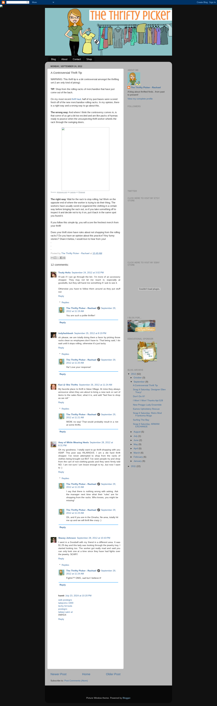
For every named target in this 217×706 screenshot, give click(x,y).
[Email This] (52, 257)
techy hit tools (65, 606)
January (138, 461)
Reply (61, 296)
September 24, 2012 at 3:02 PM (88, 272)
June (136, 440)
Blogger (126, 698)
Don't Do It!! (139, 396)
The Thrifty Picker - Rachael (81, 308)
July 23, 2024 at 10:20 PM (78, 595)
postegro (62, 609)
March (137, 453)
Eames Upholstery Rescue (146, 409)
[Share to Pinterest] (64, 257)
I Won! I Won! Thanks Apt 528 (148, 400)
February (138, 457)
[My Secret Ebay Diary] (147, 362)
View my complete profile (140, 99)
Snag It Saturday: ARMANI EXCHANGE (146, 425)
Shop (89, 59)
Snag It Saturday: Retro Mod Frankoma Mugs (147, 414)
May (136, 444)
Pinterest (81, 192)
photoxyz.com (62, 192)
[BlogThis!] (55, 257)
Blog (53, 59)
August (137, 432)
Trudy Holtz (64, 272)
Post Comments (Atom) (76, 680)
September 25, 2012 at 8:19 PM (90, 333)
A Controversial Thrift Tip (145, 385)
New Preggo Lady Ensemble (147, 405)
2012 (134, 374)
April (136, 448)
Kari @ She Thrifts (68, 385)
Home (86, 674)
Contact (77, 59)
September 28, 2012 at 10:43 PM (93, 538)
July (136, 436)
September (139, 382)
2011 (133, 466)
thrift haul (76, 99)
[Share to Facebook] (61, 257)
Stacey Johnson (67, 538)
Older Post (113, 674)
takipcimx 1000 (65, 603)
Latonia (73, 192)
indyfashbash (65, 333)
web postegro (65, 600)
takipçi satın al (65, 612)
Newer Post (58, 674)
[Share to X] (58, 257)
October (138, 377)
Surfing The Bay (141, 420)
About (64, 59)
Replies (65, 302)
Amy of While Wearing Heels (73, 442)
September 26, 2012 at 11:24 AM (95, 385)
